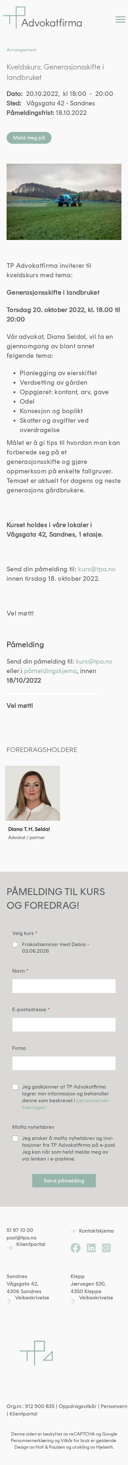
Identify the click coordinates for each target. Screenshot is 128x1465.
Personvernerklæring (32, 1440)
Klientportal (23, 1414)
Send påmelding (64, 1180)
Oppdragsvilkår (77, 1406)
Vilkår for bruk (75, 1440)
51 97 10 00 (20, 1230)
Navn (20, 971)
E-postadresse (31, 1009)
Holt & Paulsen (50, 1447)
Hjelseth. (105, 1447)
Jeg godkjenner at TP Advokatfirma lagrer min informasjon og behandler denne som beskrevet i (66, 1097)
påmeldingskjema (50, 671)
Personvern (114, 1406)
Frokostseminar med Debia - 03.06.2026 (55, 947)
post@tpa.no (21, 1238)
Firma (19, 1048)
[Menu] (120, 19)
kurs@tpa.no (97, 569)
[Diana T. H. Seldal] (32, 805)
